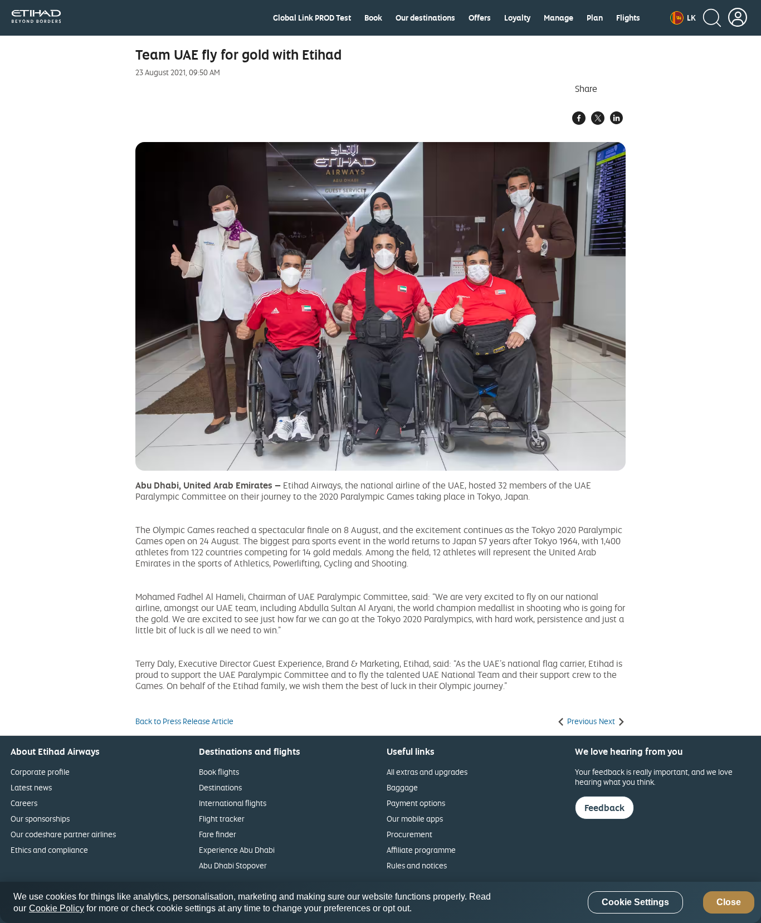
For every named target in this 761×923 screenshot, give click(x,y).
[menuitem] (312, 18)
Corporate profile (40, 771)
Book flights (219, 771)
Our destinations (425, 18)
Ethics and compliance (49, 849)
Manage (558, 18)
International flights (232, 803)
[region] (380, 902)
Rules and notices (417, 865)
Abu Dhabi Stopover (233, 865)
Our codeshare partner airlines (63, 834)
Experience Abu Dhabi (237, 849)
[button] (683, 18)
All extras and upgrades (427, 771)
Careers (24, 803)
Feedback (604, 808)
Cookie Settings (635, 902)
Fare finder (217, 834)
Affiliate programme (421, 849)
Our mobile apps (415, 818)
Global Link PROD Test (312, 18)
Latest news (31, 787)
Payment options (416, 803)
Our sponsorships (40, 818)
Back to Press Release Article (184, 721)
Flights (628, 18)
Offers (480, 18)
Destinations (220, 787)
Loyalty (517, 18)
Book (373, 18)
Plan (595, 18)
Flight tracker (222, 818)
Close (728, 902)
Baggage (402, 787)
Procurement (409, 834)
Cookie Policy (56, 908)
